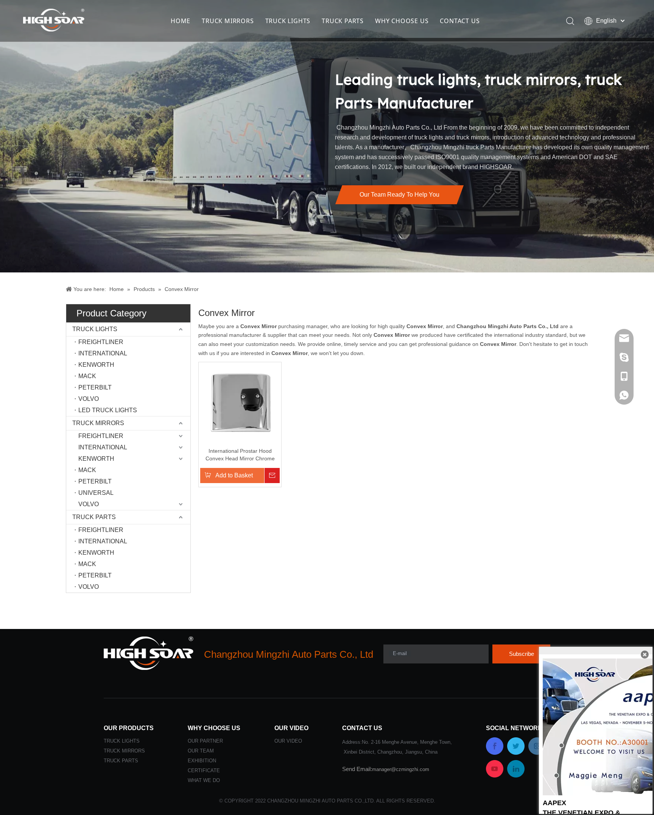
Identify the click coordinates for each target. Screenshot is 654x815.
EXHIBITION (202, 760)
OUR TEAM (201, 751)
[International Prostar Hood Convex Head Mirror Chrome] (240, 403)
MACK (87, 376)
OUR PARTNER (205, 741)
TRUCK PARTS (343, 21)
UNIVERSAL (96, 493)
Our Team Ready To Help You (399, 194)
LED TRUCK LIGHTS (107, 410)
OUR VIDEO (288, 741)
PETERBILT (95, 387)
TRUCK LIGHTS (288, 21)
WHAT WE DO (204, 780)
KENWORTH (96, 364)
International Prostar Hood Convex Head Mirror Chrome (240, 454)
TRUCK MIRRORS (228, 21)
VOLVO (88, 399)
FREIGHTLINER (100, 342)
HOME (180, 21)
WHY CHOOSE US (401, 21)
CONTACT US (460, 21)
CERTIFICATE (204, 770)
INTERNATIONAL (102, 353)
